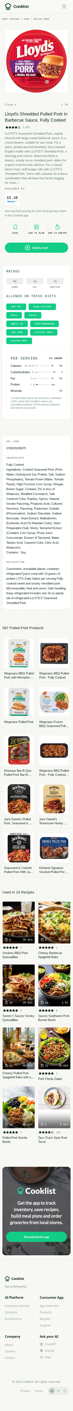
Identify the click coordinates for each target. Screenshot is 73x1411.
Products (46, 1312)
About (9, 1345)
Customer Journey (17, 1306)
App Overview (49, 1306)
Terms (39, 1391)
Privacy (25, 1391)
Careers (10, 1351)
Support (45, 1325)
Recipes (45, 1319)
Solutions (11, 1312)
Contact (10, 1358)
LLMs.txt (10, 1391)
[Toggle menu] (64, 6)
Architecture (13, 1319)
